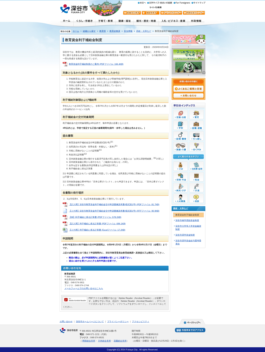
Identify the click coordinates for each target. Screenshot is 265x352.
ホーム (76, 31)
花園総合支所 (120, 341)
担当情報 (128, 31)
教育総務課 (114, 31)
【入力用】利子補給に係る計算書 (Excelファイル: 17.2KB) (97, 230)
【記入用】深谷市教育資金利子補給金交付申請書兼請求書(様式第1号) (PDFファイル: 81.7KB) (114, 204)
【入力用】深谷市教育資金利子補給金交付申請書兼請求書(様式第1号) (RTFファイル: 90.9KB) (114, 211)
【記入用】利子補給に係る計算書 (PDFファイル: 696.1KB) (97, 223)
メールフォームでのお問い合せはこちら (83, 288)
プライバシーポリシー (118, 321)
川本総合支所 (104, 341)
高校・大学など (143, 31)
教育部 (102, 31)
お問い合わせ (66, 321)
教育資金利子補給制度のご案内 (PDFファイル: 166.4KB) (96, 64)
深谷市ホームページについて (90, 321)
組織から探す (89, 31)
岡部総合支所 (88, 341)
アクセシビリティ (140, 321)
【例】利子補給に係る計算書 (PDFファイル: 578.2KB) (95, 217)
